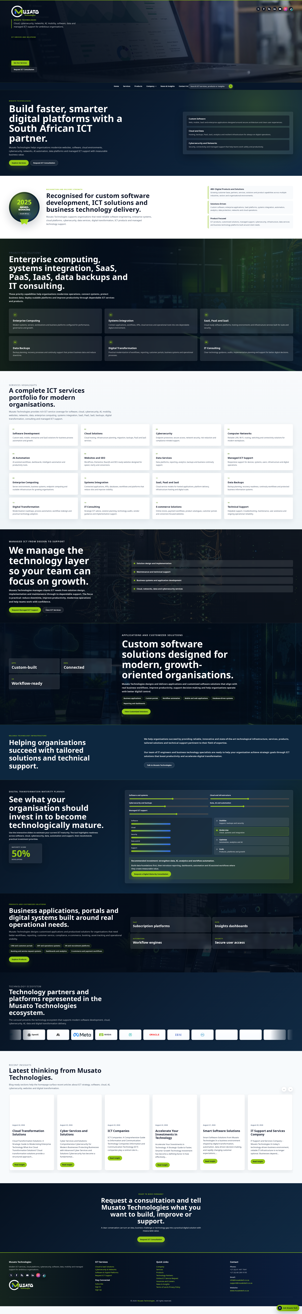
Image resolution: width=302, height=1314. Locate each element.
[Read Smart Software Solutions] (222, 1107)
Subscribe (99, 1284)
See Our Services (20, 63)
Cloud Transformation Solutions (28, 1132)
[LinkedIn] (275, 9)
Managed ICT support (138, 810)
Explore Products (19, 959)
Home (116, 86)
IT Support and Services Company (268, 1132)
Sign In (98, 1287)
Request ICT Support (103, 1275)
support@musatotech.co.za (241, 1283)
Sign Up (98, 1290)
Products (138, 86)
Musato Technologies (146, 1301)
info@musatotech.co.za (239, 1280)
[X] (258, 9)
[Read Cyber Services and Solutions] (79, 1107)
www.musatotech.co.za (239, 1290)
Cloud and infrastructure (220, 795)
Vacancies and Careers (165, 1281)
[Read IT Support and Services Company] (270, 1107)
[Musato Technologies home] (26, 11)
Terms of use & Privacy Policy (168, 1287)
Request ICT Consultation (24, 69)
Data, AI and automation (220, 803)
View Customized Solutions (136, 711)
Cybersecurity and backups (140, 803)
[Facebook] (264, 9)
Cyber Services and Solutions (74, 1132)
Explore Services (19, 163)
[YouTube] (280, 9)
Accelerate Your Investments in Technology (166, 1134)
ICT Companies (118, 1131)
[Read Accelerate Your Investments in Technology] (175, 1107)
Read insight (20, 1165)
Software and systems (138, 795)
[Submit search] (231, 86)
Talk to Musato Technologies (159, 765)
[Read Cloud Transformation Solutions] (32, 1107)
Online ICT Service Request (167, 1278)
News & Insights (168, 86)
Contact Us (183, 86)
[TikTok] (291, 9)
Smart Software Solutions (221, 1131)
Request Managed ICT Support (25, 610)
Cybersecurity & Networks (105, 1269)
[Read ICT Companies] (127, 1107)
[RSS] (269, 9)
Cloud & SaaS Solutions (104, 1266)
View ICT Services (53, 610)
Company (150, 86)
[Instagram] (285, 9)
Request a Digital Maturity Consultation (151, 874)
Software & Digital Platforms (106, 1272)
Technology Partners (164, 1275)
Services (126, 86)
